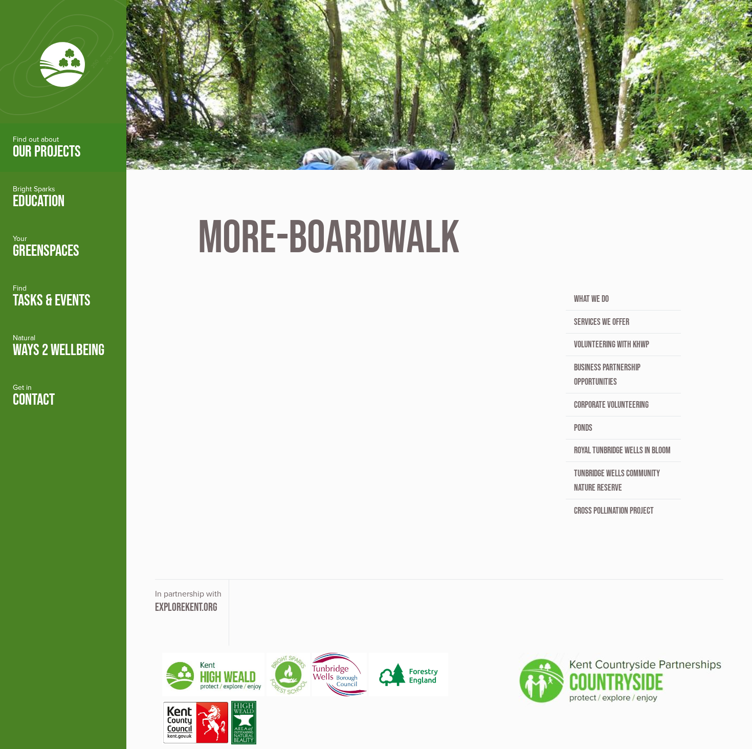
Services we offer (601, 322)
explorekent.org (186, 606)
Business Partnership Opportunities (607, 374)
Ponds (583, 428)
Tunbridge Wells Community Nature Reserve (617, 480)
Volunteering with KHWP (611, 344)
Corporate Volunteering (611, 405)
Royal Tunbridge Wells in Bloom (622, 450)
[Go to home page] (63, 61)
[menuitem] (63, 147)
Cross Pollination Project (614, 510)
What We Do (591, 299)
